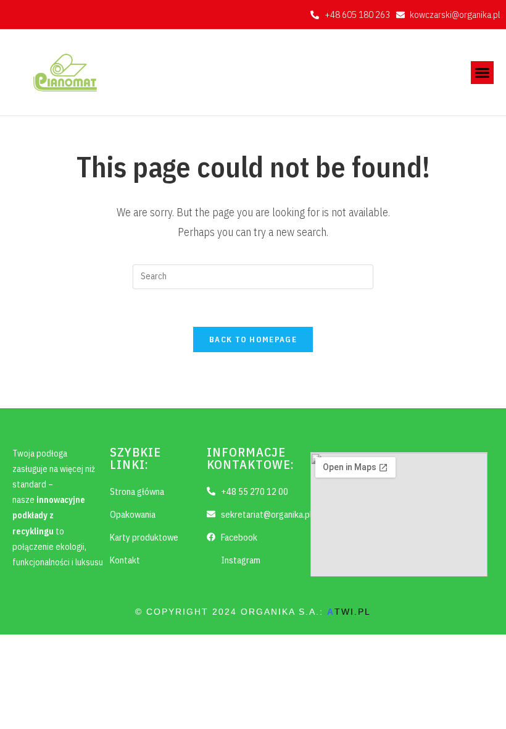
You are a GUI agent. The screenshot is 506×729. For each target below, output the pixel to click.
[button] (482, 73)
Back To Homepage (253, 339)
